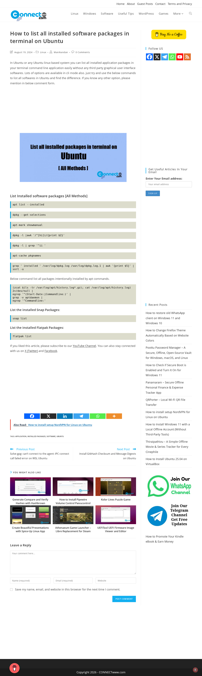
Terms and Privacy (180, 4)
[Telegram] (81, 416)
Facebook (51, 351)
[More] (114, 416)
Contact (160, 4)
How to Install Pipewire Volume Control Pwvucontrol (73, 501)
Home (120, 4)
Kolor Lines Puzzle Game (116, 499)
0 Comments (83, 52)
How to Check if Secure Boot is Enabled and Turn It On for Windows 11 (166, 370)
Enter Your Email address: (164, 178)
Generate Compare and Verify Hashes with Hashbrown (30, 501)
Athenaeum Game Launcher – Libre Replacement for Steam (73, 529)
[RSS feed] (187, 56)
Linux (43, 52)
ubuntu (60, 436)
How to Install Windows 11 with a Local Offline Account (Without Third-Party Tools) (168, 429)
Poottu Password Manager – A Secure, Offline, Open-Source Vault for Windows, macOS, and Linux (168, 353)
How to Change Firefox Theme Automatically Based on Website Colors (167, 335)
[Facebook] (32, 416)
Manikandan (61, 52)
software (51, 436)
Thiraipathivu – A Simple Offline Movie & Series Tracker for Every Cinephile (167, 447)
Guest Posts (145, 4)
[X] (48, 416)
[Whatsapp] (98, 416)
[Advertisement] (73, 111)
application (21, 436)
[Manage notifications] (195, 669)
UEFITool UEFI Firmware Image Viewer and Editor (115, 529)
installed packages (36, 436)
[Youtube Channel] (179, 56)
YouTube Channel (84, 346)
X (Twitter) (31, 351)
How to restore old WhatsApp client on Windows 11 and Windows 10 (165, 318)
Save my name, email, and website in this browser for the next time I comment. (67, 589)
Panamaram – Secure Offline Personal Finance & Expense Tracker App (165, 387)
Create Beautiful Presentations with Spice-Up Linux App (30, 529)
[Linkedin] (65, 416)
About (131, 4)
